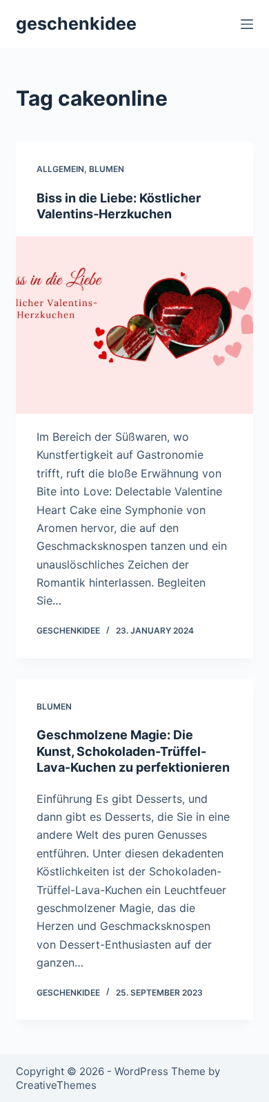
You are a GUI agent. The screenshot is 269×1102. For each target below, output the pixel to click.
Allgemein (60, 169)
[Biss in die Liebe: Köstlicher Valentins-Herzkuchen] (134, 325)
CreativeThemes (56, 1085)
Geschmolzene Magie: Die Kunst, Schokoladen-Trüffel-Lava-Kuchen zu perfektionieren (133, 751)
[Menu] (247, 24)
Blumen (106, 169)
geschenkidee (76, 23)
